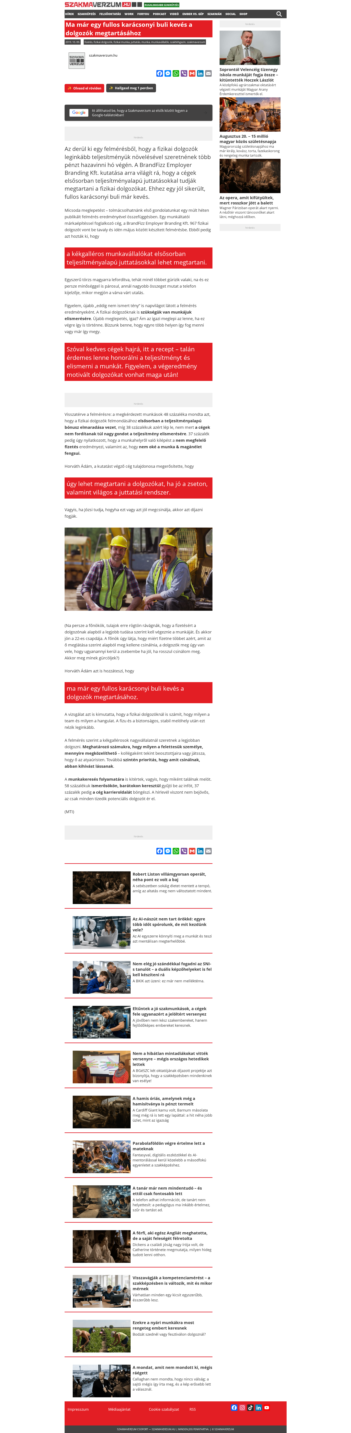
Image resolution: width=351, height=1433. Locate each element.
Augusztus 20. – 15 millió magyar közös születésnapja (248, 138)
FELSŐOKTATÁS (110, 13)
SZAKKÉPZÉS (87, 13)
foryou (143, 13)
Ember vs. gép (193, 13)
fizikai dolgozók (103, 42)
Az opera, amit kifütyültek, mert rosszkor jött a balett (247, 200)
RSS (193, 1409)
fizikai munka (122, 42)
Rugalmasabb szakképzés (162, 5)
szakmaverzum (196, 42)
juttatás (135, 42)
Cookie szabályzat (164, 1409)
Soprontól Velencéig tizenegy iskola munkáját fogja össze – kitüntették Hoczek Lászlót (249, 75)
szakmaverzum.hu (103, 55)
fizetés (88, 42)
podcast (159, 13)
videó (174, 13)
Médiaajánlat (119, 1409)
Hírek (69, 13)
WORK (129, 13)
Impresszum (78, 1409)
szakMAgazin (178, 42)
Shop (243, 13)
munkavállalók (160, 42)
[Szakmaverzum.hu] (103, 6)
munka (145, 42)
